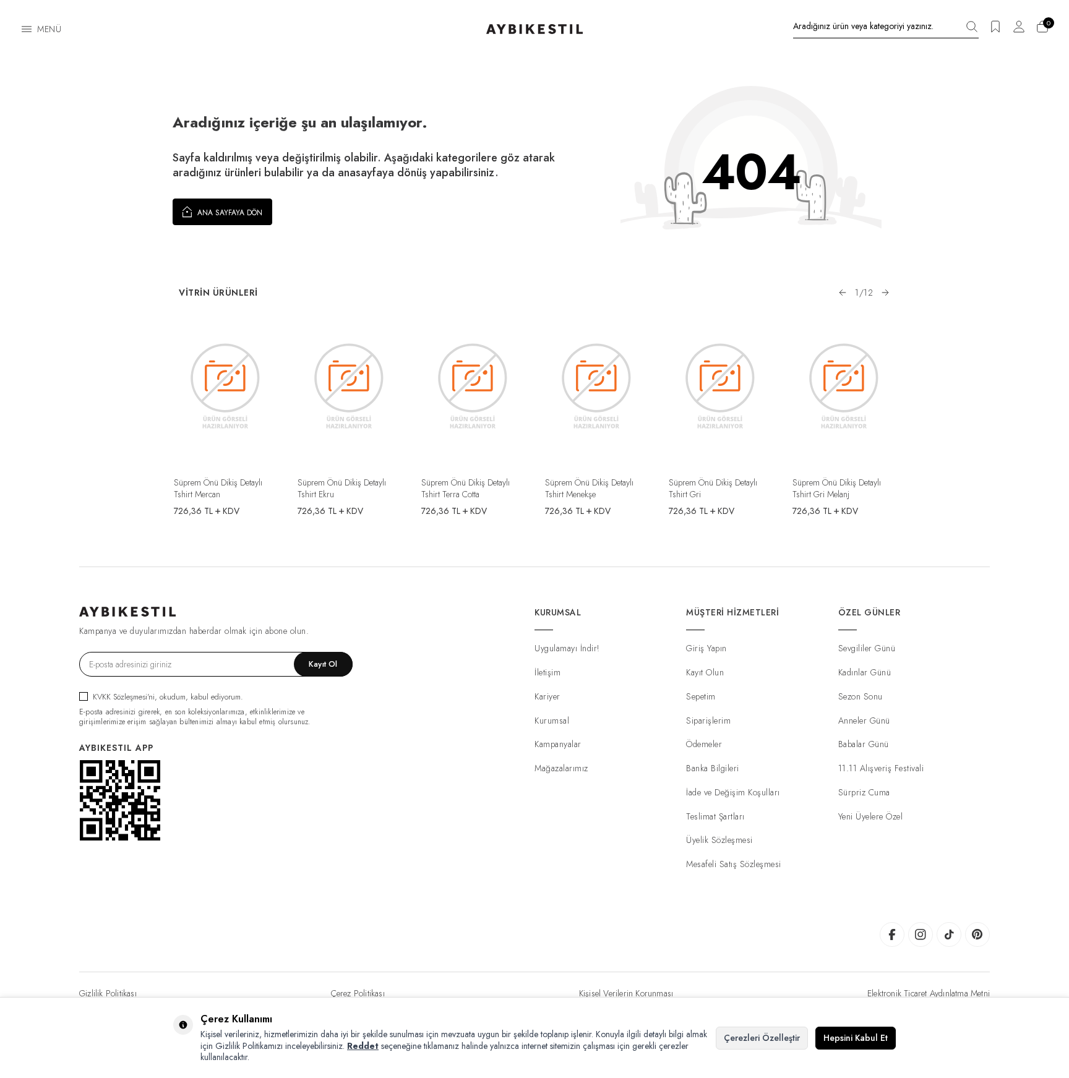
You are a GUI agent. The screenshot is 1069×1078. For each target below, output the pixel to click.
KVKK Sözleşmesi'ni (124, 696)
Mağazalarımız (561, 768)
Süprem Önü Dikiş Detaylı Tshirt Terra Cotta (465, 488)
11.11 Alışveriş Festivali (881, 768)
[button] (843, 292)
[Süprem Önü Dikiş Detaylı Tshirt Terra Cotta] (472, 385)
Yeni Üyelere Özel (870, 816)
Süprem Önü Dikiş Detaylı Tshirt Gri (713, 488)
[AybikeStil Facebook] (892, 934)
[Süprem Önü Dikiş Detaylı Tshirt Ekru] (349, 385)
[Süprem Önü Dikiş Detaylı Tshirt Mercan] (225, 385)
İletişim (547, 672)
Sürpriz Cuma (864, 792)
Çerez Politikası (358, 993)
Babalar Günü (863, 744)
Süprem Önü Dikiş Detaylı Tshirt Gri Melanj (836, 488)
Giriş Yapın (706, 648)
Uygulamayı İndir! (567, 648)
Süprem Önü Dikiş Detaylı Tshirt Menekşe (589, 488)
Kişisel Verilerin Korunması (626, 993)
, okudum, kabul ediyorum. (168, 696)
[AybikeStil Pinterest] (977, 934)
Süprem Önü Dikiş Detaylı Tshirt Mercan (218, 488)
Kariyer (547, 696)
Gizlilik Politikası (108, 993)
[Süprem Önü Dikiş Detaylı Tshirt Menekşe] (596, 385)
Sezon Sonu (860, 696)
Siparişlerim (708, 720)
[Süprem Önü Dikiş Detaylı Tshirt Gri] (720, 385)
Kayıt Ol (323, 664)
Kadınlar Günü (864, 672)
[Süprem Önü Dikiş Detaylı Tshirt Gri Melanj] (844, 385)
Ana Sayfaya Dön (228, 212)
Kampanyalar (558, 744)
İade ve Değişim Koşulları (733, 792)
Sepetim (701, 696)
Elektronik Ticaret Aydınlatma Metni (928, 993)
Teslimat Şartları (715, 816)
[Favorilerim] (995, 30)
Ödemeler (704, 744)
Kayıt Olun (705, 672)
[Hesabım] (1019, 30)
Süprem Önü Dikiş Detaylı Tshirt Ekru (342, 488)
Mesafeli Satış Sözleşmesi (733, 864)
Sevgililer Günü (867, 648)
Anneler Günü (864, 720)
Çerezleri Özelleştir (762, 1038)
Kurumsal (551, 720)
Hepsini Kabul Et (855, 1038)
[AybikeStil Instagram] (920, 934)
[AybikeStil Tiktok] (949, 934)
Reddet (363, 1046)
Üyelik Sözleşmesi (719, 840)
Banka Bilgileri (712, 768)
